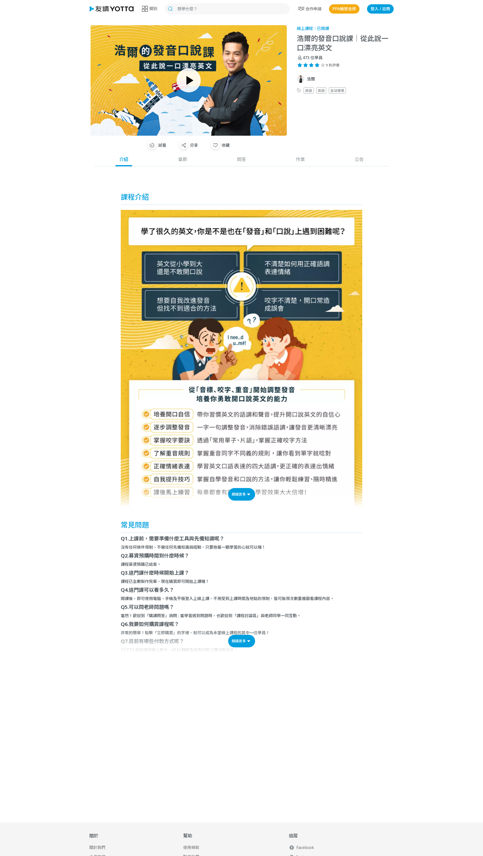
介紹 (123, 159)
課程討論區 (246, 615)
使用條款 (191, 847)
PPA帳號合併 (344, 9)
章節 (182, 159)
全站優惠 (337, 90)
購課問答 (157, 615)
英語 (308, 90)
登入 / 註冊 (380, 9)
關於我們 (97, 847)
